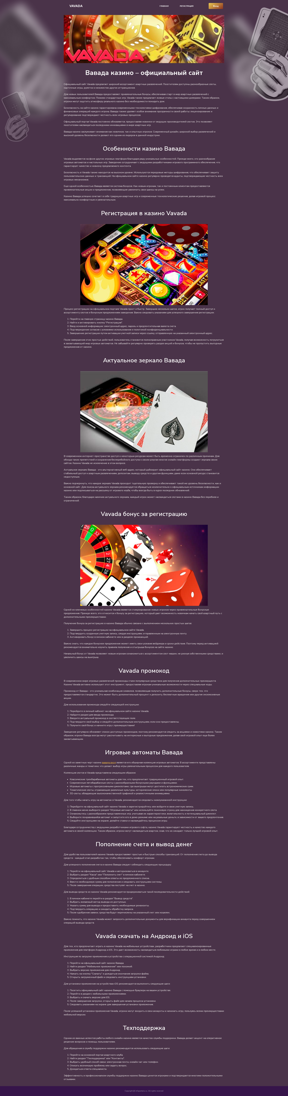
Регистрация (187, 6)
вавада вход (109, 762)
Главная (164, 6)
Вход (216, 6)
